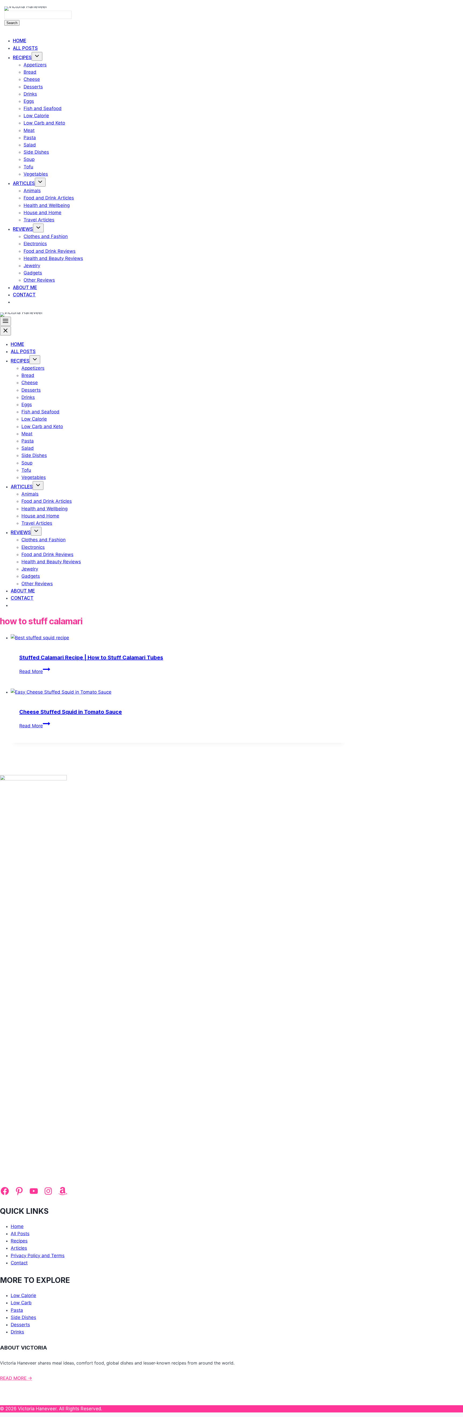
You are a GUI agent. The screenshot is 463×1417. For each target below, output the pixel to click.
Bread (30, 72)
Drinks (30, 94)
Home (19, 40)
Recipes (22, 57)
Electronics (35, 243)
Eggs (29, 101)
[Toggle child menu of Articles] (40, 182)
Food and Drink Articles (49, 198)
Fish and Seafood (43, 108)
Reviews (23, 229)
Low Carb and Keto (44, 123)
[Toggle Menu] (5, 321)
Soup (29, 159)
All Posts (25, 48)
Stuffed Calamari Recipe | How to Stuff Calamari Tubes (91, 657)
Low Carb (21, 1302)
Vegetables (36, 174)
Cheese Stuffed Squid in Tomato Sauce (70, 712)
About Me (25, 287)
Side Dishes (36, 152)
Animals (32, 190)
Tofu (28, 166)
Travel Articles (39, 219)
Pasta (30, 137)
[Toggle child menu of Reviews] (38, 228)
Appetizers (35, 64)
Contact (24, 294)
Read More (34, 671)
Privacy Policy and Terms (38, 1255)
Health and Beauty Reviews (53, 258)
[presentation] (178, 637)
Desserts (33, 86)
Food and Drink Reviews (50, 251)
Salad (30, 145)
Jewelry (32, 265)
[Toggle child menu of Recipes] (37, 56)
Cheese (32, 79)
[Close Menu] (5, 330)
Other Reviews (39, 280)
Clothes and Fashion (46, 236)
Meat (29, 130)
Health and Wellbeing (47, 205)
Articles (24, 183)
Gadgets (33, 272)
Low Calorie (36, 115)
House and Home (42, 212)
